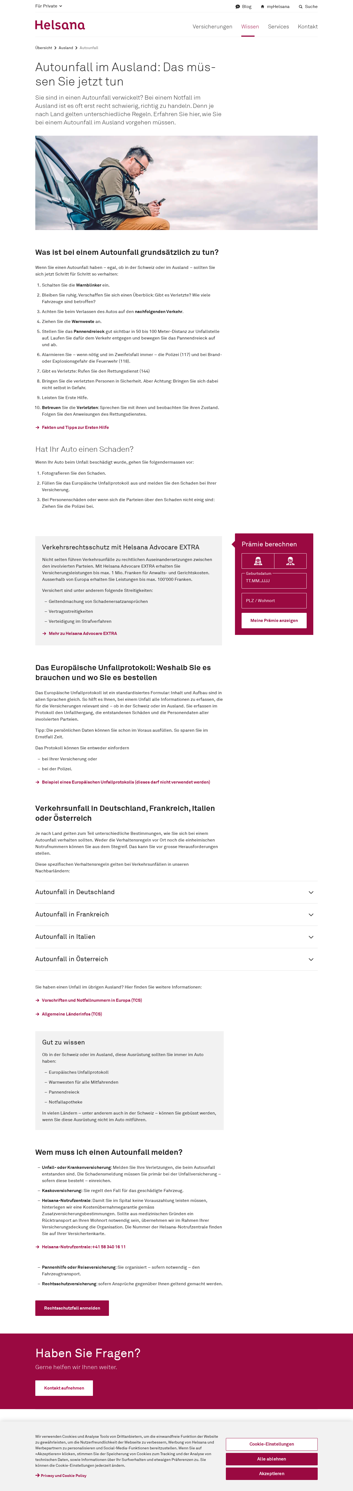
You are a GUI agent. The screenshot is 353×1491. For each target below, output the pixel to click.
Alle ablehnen (271, 1459)
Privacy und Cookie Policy (63, 1476)
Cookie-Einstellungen (272, 1444)
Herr (290, 561)
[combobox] (274, 600)
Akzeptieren (271, 1473)
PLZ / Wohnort (260, 600)
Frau (258, 561)
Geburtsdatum (258, 574)
